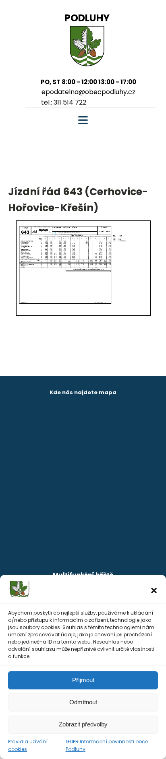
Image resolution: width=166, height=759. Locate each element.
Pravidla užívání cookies (28, 745)
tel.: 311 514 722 (63, 102)
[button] (154, 590)
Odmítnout (83, 702)
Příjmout (83, 680)
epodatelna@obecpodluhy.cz (88, 92)
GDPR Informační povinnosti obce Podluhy (107, 745)
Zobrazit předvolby (83, 724)
